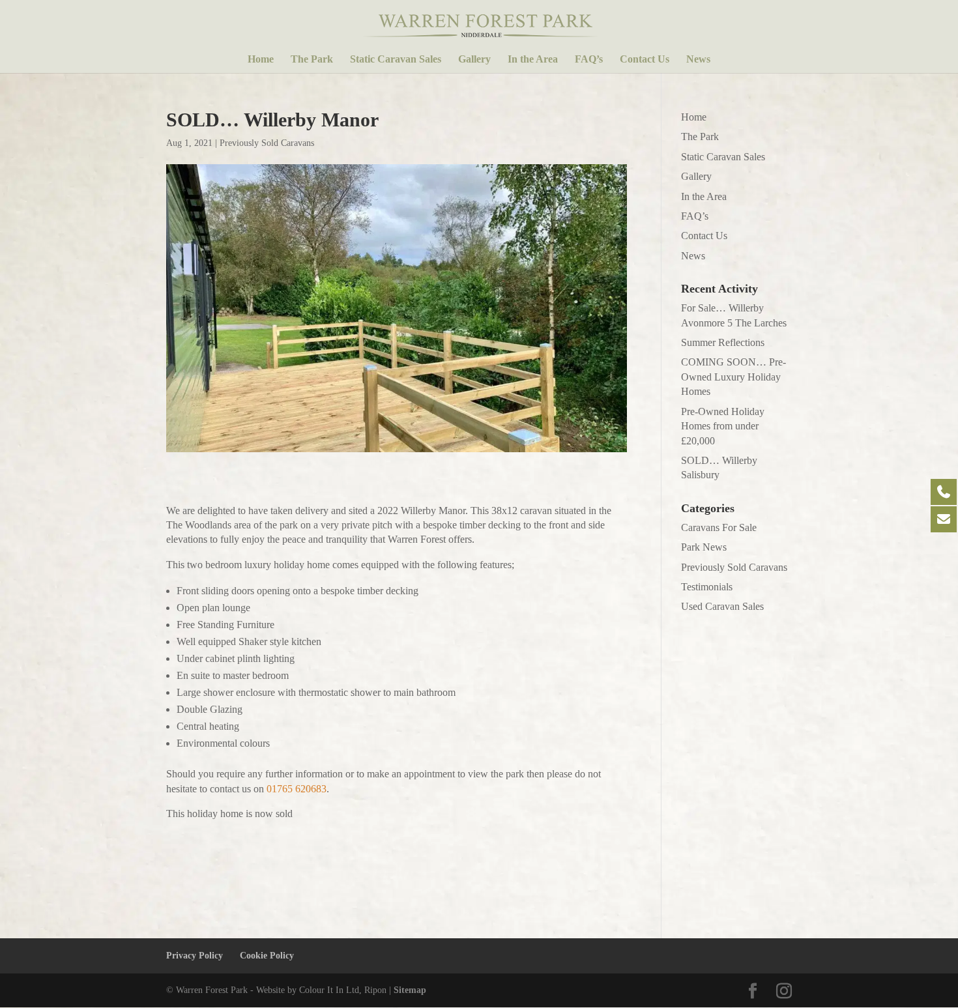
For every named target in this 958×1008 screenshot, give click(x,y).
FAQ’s (589, 60)
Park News (704, 547)
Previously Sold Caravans (267, 143)
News (698, 60)
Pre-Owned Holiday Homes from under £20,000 (722, 426)
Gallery (474, 60)
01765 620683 (297, 788)
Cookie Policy (267, 955)
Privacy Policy (194, 955)
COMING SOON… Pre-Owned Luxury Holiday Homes (733, 376)
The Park (312, 60)
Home (261, 60)
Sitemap (410, 990)
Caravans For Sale (719, 527)
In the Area (533, 60)
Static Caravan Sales (395, 60)
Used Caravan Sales (722, 606)
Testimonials (707, 586)
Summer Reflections (722, 342)
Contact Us (644, 60)
